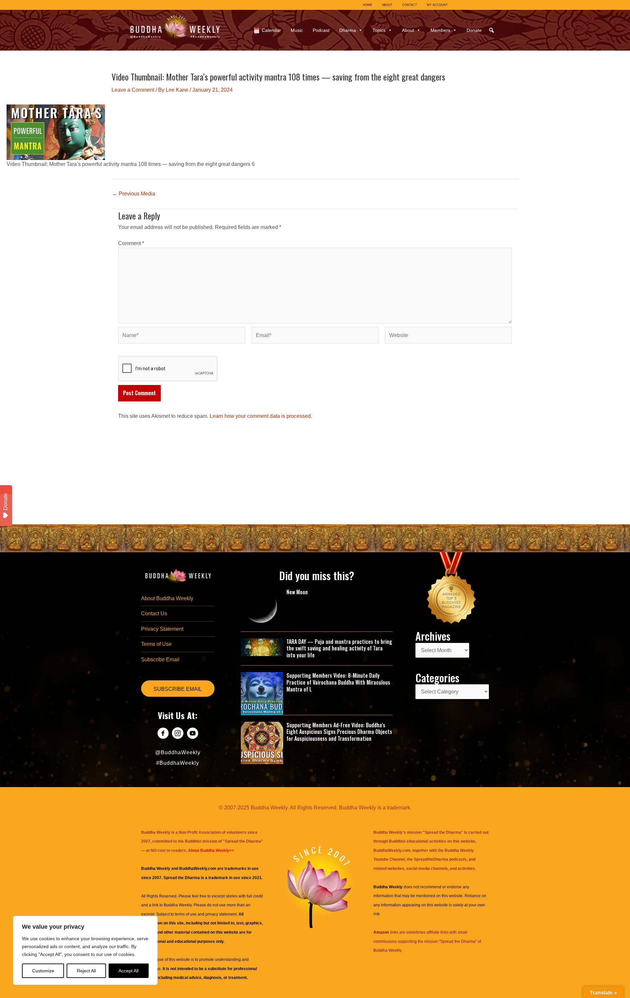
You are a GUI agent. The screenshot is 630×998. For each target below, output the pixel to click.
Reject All (86, 970)
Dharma (347, 30)
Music (297, 30)
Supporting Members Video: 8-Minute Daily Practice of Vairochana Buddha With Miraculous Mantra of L (338, 682)
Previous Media (133, 193)
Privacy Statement (162, 629)
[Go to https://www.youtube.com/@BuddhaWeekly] (192, 734)
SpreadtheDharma (431, 859)
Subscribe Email (160, 659)
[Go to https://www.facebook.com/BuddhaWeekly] (163, 734)
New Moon (297, 592)
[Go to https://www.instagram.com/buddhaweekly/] (177, 734)
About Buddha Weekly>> (211, 850)
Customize (43, 970)
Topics (379, 30)
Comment (131, 243)
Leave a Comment (133, 90)
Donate (474, 30)
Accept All (128, 970)
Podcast (321, 30)
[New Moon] (262, 609)
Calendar (271, 30)
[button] (491, 30)
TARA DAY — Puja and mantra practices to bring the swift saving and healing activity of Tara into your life (339, 648)
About (408, 30)
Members (440, 30)
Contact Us (154, 613)
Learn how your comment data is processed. (261, 416)
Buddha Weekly (178, 905)
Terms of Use (156, 644)
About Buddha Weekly (167, 598)
